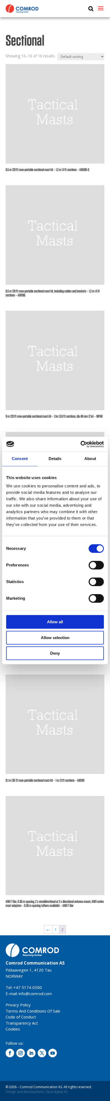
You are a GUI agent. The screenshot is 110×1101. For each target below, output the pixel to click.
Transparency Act (22, 1023)
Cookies (13, 1029)
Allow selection (55, 637)
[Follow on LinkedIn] (31, 1053)
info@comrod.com (35, 993)
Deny (55, 653)
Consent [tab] (20, 458)
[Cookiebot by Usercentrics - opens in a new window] (80, 444)
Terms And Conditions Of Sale (33, 1011)
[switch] (96, 565)
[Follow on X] (42, 1053)
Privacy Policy (18, 1004)
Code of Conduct (21, 1017)
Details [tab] (55, 458)
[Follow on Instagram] (20, 1053)
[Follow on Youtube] (52, 1053)
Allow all (55, 622)
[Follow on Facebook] (10, 1053)
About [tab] (90, 458)
